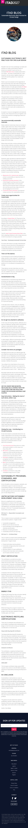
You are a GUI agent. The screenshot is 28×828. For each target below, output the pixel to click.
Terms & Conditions (14, 787)
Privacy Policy (14, 783)
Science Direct (11, 218)
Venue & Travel (14, 770)
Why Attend (14, 764)
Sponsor (14, 772)
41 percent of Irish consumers (10, 190)
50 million (24, 87)
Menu (2, 1)
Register (14, 774)
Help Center (14, 804)
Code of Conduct (14, 785)
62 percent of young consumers (10, 180)
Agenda (14, 766)
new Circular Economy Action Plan (14, 233)
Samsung (5, 457)
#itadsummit (14, 801)
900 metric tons (10, 71)
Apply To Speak (14, 768)
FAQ (14, 789)
